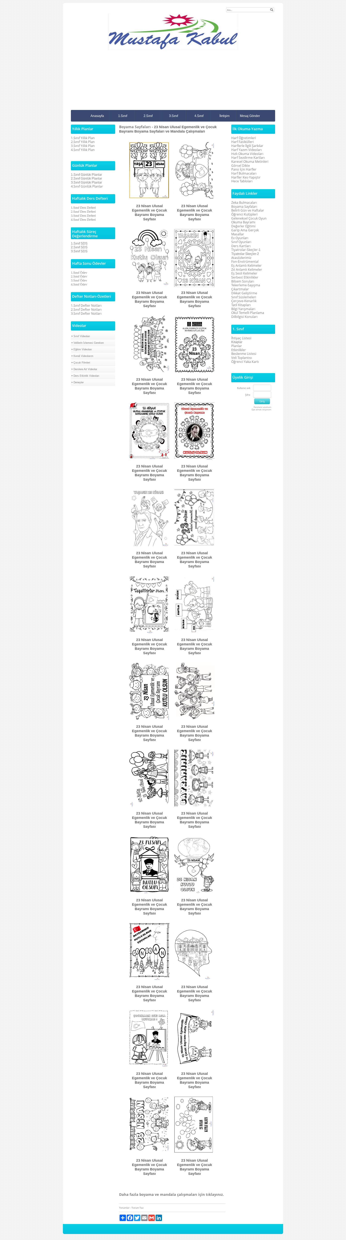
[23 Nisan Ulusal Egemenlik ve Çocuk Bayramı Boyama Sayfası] (149, 170)
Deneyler (78, 382)
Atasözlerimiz (241, 258)
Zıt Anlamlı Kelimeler (246, 269)
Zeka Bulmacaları (244, 202)
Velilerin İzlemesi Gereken (88, 342)
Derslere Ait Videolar (85, 369)
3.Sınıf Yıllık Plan (83, 146)
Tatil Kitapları (241, 305)
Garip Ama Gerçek (245, 230)
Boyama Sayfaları (135, 126)
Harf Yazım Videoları (246, 150)
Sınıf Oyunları (241, 242)
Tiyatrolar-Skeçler (244, 250)
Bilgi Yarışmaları (243, 309)
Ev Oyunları (239, 238)
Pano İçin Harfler (243, 169)
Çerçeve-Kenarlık (243, 301)
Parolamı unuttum (262, 407)
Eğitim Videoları (82, 349)
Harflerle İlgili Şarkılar (247, 146)
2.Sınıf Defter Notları (86, 309)
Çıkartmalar (240, 289)
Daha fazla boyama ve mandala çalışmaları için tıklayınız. (171, 1194)
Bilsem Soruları (242, 281)
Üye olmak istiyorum (261, 409)
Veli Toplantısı (241, 357)
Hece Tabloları (241, 181)
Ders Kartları (240, 246)
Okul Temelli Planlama (247, 312)
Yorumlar (124, 1207)
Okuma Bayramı (243, 222)
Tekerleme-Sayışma (245, 285)
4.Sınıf (198, 116)
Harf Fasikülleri (242, 142)
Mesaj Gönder (250, 116)
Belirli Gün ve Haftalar (247, 210)
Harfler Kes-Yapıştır (246, 177)
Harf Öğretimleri (243, 138)
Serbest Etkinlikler (244, 277)
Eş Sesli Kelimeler (244, 273)
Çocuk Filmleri (81, 362)
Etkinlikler (238, 350)
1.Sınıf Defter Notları (86, 305)
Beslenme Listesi (243, 353)
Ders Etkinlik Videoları (86, 375)
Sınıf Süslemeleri (243, 297)
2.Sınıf (148, 116)
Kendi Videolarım (83, 355)
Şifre (247, 394)
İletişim (224, 116)
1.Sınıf (122, 116)
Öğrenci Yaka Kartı (245, 361)
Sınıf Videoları (81, 336)
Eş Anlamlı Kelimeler (246, 265)
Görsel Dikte (240, 165)
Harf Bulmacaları (243, 173)
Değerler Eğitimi (243, 226)
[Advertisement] (173, 80)
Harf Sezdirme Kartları (248, 157)
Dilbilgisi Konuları (244, 316)
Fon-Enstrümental (244, 261)
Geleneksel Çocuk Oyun (249, 218)
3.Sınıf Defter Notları (86, 313)
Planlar (236, 346)
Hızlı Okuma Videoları (247, 154)
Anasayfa (97, 116)
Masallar (237, 234)
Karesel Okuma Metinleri (249, 161)
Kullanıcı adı (243, 388)
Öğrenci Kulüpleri (244, 214)
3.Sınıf (173, 116)
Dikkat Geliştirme (244, 293)
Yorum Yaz (138, 1207)
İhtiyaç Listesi (241, 338)
